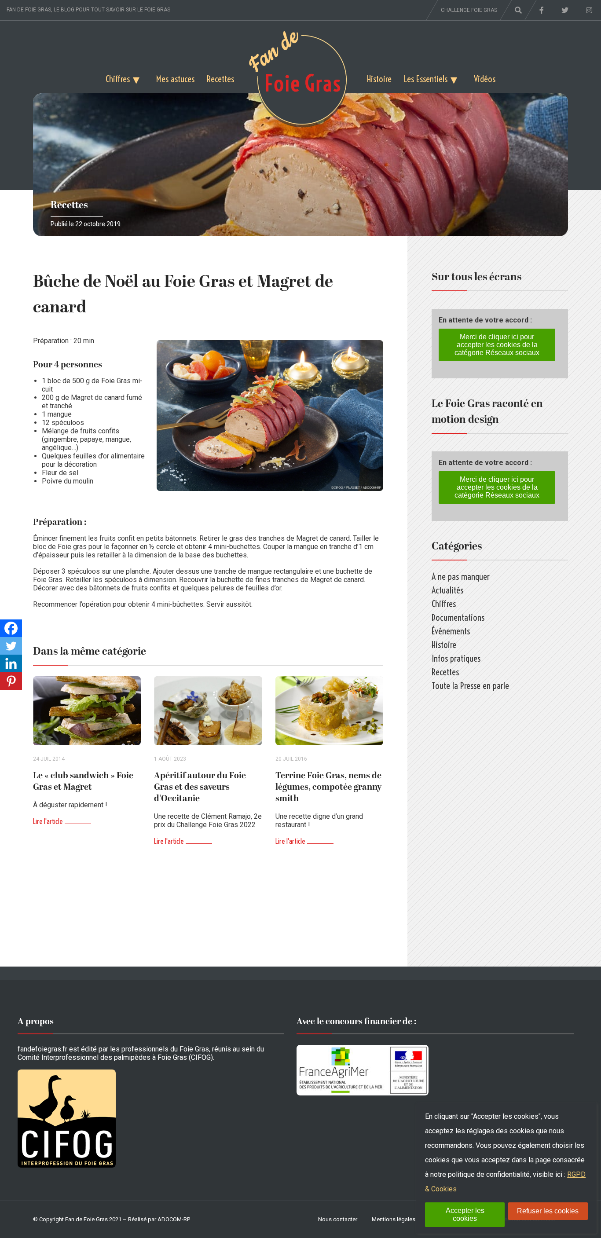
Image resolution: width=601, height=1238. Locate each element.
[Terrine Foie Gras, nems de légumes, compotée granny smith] (329, 710)
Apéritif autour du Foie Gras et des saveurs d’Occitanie (200, 787)
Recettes (220, 78)
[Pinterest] (11, 681)
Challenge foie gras (469, 10)
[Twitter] (11, 646)
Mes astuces (175, 78)
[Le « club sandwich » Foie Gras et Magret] (87, 710)
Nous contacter (337, 1219)
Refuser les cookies (548, 1211)
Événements (451, 631)
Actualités (447, 590)
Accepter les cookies (465, 1214)
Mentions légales (393, 1219)
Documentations (458, 617)
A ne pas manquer (461, 576)
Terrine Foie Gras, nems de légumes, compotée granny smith (328, 787)
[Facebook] (11, 628)
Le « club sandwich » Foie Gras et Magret (83, 781)
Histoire (379, 78)
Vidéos (484, 78)
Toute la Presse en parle (470, 685)
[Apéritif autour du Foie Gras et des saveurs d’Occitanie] (208, 710)
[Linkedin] (11, 663)
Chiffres (118, 78)
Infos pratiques (456, 658)
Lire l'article (47, 821)
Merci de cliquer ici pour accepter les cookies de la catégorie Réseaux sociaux (496, 344)
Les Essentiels (425, 78)
